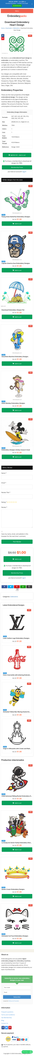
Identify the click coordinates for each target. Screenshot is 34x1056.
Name (3, 473)
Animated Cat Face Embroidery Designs (15, 936)
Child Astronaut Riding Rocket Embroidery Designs (17, 796)
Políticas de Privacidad (13, 1000)
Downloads (9, 28)
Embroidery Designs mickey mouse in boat (16, 450)
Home (2, 28)
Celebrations (16, 28)
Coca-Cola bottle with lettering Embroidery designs (17, 675)
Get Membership (6, 1017)
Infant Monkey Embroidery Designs (13, 403)
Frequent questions (7, 1012)
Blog (2, 1020)
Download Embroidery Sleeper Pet (13, 310)
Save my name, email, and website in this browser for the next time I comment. (14, 535)
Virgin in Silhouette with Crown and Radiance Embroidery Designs (17, 748)
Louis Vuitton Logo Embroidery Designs (16, 638)
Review (4, 507)
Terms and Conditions (8, 1015)
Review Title (5, 492)
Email (3, 483)
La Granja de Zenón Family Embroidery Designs (17, 843)
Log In (24, 172)
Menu (17, 11)
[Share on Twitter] (11, 586)
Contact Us (4, 1023)
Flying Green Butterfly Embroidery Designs (16, 217)
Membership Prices (17, 167)
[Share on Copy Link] (29, 586)
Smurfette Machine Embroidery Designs (15, 356)
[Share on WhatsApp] (23, 586)
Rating (4, 502)
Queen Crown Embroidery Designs (13, 889)
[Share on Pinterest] (17, 586)
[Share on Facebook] (4, 586)
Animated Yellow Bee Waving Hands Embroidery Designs (17, 712)
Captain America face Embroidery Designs (16, 263)
